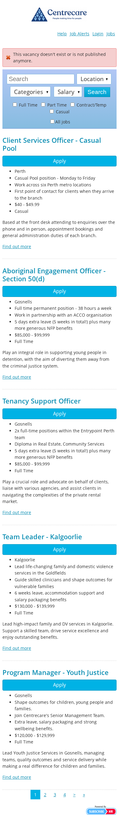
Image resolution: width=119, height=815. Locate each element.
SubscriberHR (101, 810)
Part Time (56, 105)
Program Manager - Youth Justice (55, 672)
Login (97, 34)
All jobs (62, 122)
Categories (28, 92)
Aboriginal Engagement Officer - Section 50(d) (54, 274)
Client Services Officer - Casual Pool (51, 144)
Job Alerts (79, 34)
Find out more (16, 246)
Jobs (110, 34)
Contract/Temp (90, 105)
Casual (62, 112)
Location (92, 79)
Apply (59, 161)
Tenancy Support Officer (41, 400)
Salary (66, 92)
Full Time (28, 105)
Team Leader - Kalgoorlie (42, 536)
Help (62, 34)
